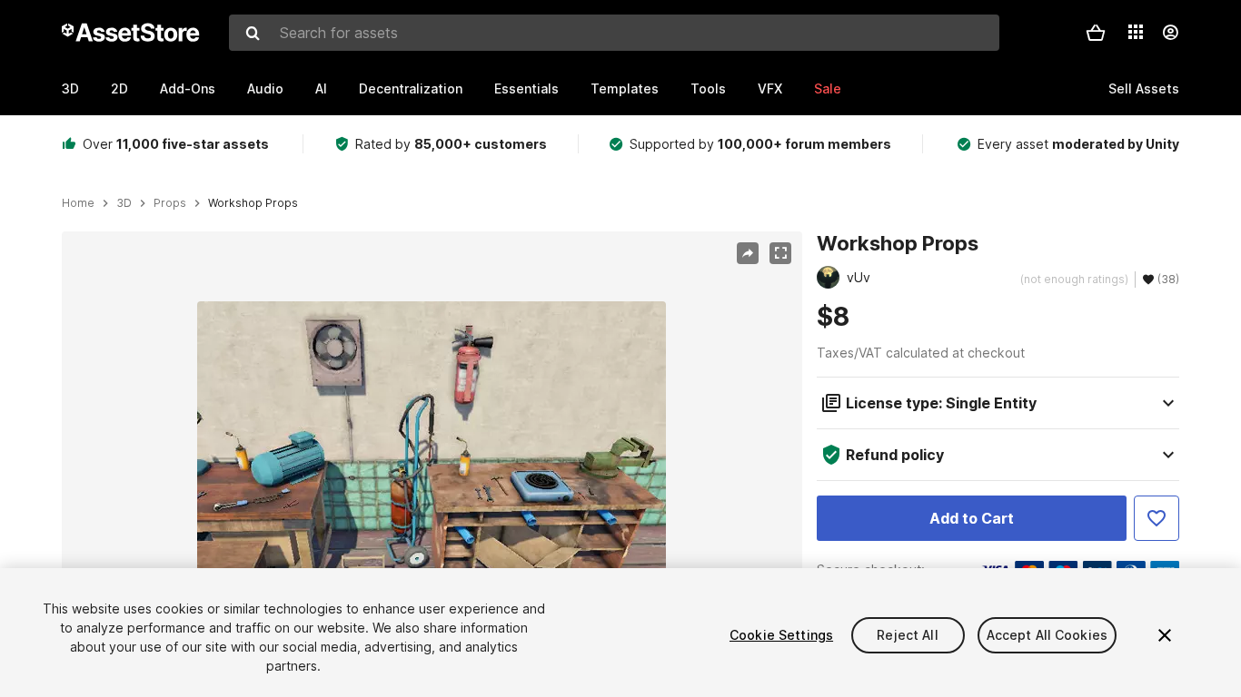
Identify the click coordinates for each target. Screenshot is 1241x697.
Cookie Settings (781, 635)
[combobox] (614, 33)
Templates (625, 88)
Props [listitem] (170, 203)
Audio (265, 88)
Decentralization (410, 88)
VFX (770, 88)
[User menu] (1170, 33)
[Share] (748, 253)
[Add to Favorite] (1156, 518)
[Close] (1165, 635)
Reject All (907, 635)
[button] (1096, 33)
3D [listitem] (124, 203)
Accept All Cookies (1047, 635)
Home (78, 203)
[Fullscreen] (780, 253)
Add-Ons (187, 88)
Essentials (526, 88)
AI (321, 88)
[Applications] (1136, 32)
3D (70, 88)
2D (119, 88)
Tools (708, 88)
